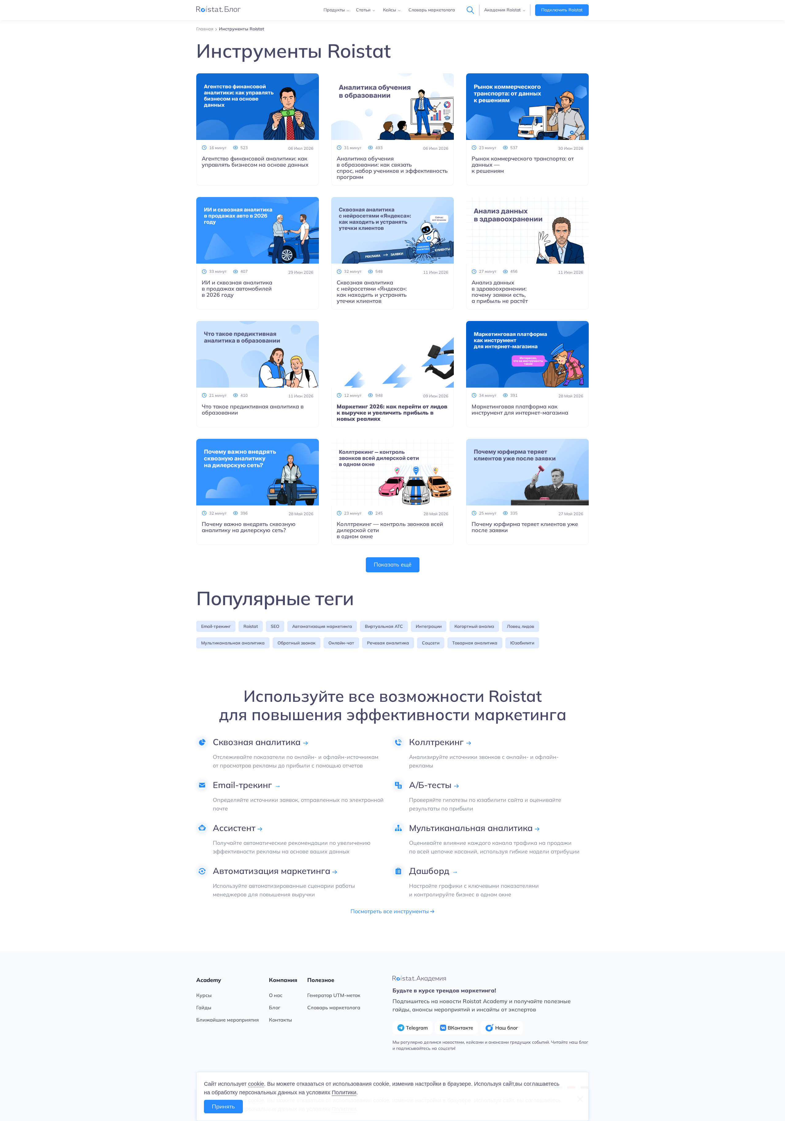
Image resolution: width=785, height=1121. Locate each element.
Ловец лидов (520, 626)
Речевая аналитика (388, 643)
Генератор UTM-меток (333, 995)
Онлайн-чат (341, 643)
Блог (274, 1007)
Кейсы (389, 10)
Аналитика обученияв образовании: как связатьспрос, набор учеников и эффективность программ (392, 168)
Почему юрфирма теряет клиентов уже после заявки (525, 527)
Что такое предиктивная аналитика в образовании (253, 410)
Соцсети (430, 643)
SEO (275, 626)
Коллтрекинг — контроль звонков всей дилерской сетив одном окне (390, 530)
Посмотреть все (390, 911)
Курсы (204, 995)
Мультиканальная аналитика (233, 643)
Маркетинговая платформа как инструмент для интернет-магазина (520, 410)
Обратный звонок (297, 643)
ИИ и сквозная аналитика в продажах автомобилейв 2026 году (237, 289)
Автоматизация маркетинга (322, 626)
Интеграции (429, 626)
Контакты (280, 1020)
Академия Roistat (502, 10)
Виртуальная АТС (384, 626)
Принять (223, 1106)
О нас (275, 995)
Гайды (203, 1007)
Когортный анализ (474, 626)
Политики (344, 1092)
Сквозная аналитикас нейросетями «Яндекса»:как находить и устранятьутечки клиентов (372, 292)
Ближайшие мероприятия (227, 1020)
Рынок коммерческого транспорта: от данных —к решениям (523, 165)
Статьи (363, 10)
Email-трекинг (216, 626)
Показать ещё (393, 564)
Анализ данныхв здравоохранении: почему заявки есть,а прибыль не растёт (500, 292)
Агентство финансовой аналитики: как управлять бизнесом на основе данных (255, 162)
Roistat (250, 626)
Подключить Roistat (562, 10)
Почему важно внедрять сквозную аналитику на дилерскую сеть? (249, 527)
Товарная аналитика (474, 643)
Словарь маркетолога (431, 10)
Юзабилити (522, 643)
